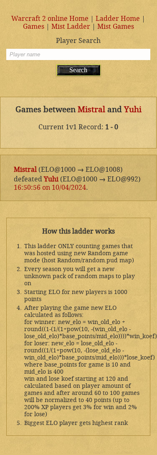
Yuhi (133, 109)
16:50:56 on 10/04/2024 (50, 187)
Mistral (91, 109)
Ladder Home (118, 19)
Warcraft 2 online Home (50, 19)
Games (33, 26)
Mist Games (115, 26)
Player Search (78, 41)
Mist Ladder (70, 26)
